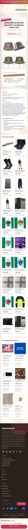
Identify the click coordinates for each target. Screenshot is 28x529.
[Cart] (25, 6)
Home (2, 14)
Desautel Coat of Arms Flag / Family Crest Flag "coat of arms (20, 270)
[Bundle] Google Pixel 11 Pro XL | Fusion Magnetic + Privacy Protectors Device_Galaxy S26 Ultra (20, 329)
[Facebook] (3, 451)
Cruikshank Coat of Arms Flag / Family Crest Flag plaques (20, 230)
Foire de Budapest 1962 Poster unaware (20, 289)
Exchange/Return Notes (7, 118)
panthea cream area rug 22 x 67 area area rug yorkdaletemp (7, 406)
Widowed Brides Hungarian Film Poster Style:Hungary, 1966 (19, 250)
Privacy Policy (5, 488)
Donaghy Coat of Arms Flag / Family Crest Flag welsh (7, 250)
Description (4, 92)
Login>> (7, 365)
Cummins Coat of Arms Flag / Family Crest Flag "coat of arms (7, 270)
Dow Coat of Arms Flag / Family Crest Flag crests (8, 230)
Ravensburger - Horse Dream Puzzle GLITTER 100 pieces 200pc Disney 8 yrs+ (7, 356)
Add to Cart (14, 526)
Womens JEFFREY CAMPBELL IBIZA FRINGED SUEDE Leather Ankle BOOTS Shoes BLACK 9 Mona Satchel (20, 151)
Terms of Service (5, 491)
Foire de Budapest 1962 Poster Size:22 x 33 (7, 289)
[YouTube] (10, 451)
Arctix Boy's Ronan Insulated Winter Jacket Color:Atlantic (19, 309)
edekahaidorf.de (21, 9)
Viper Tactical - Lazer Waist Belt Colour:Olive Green (7, 151)
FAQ (3, 477)
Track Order (4, 479)
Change (22, 78)
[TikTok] (13, 451)
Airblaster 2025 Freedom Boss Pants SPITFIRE (19, 191)
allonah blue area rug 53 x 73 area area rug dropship (20, 381)
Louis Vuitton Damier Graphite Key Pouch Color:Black (7, 381)
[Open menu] (2, 6)
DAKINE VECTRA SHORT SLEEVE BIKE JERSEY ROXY (20, 171)
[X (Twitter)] (17, 451)
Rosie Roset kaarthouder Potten (19, 406)
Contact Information (6, 496)
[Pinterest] (20, 451)
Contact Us (4, 474)
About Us (4, 472)
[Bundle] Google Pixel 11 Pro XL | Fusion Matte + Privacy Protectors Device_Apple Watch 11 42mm (20, 211)
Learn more (19, 523)
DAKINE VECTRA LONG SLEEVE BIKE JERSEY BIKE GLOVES (7, 211)
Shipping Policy (5, 493)
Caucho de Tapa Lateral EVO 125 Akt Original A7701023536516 (20, 356)
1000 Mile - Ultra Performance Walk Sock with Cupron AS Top (7, 171)
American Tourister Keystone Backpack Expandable (7, 191)
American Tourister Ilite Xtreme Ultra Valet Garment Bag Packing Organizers (7, 329)
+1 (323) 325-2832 (6, 462)
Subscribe (22, 504)
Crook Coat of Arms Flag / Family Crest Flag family (7, 309)
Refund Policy (5, 486)
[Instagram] (6, 451)
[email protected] (9, 127)
